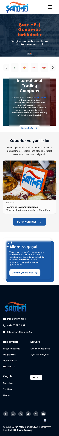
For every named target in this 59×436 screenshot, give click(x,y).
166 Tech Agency (23, 430)
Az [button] (33, 377)
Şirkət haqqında (11, 348)
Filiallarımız (9, 366)
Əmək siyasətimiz (40, 348)
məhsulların (41, 97)
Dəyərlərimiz (10, 360)
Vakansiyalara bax (22, 272)
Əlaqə (6, 395)
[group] (29, 187)
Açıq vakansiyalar (39, 354)
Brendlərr (8, 383)
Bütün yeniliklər (26, 221)
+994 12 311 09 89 (16, 325)
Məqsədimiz (9, 354)
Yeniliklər (8, 389)
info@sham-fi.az (16, 318)
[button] (28, 53)
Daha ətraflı (27, 128)
